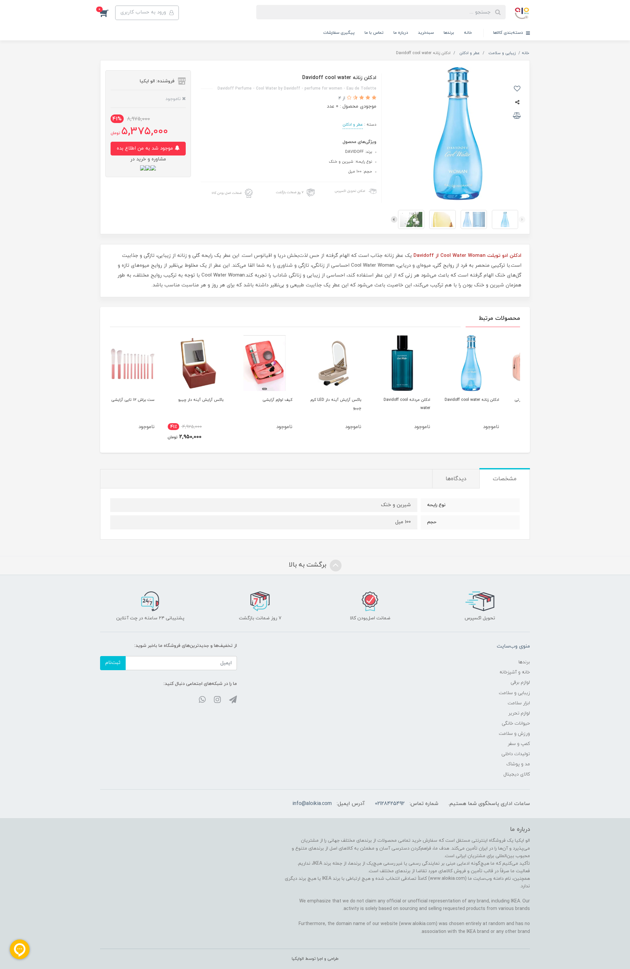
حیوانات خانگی (516, 723)
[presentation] (522, 219)
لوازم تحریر (519, 713)
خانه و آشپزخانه (514, 672)
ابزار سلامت (519, 703)
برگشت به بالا (308, 564)
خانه (468, 33)
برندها (449, 33)
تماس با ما (374, 33)
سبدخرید (426, 33)
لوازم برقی (520, 682)
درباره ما (400, 33)
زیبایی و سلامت (514, 693)
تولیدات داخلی (515, 754)
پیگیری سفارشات (339, 33)
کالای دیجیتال (516, 774)
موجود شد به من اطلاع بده (146, 148)
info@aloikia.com (312, 803)
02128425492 (390, 803)
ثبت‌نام (112, 662)
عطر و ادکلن (353, 124)
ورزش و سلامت (514, 734)
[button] (107, 13)
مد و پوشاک (518, 764)
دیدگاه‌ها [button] (456, 479)
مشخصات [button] (504, 479)
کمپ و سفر (519, 744)
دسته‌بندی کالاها (508, 33)
